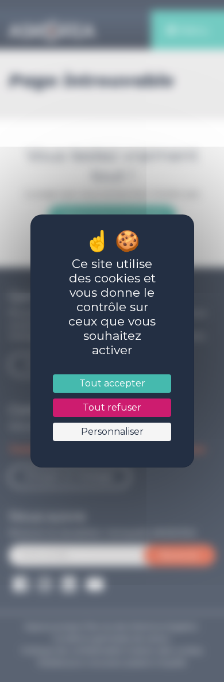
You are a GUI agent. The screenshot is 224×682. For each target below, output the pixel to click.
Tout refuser (112, 407)
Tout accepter (112, 383)
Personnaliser (111, 431)
